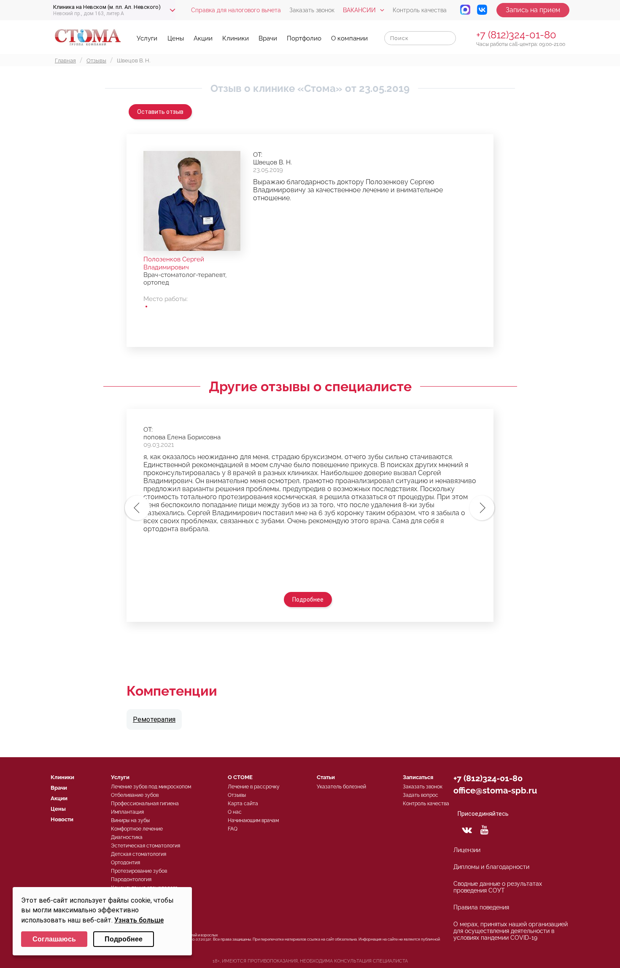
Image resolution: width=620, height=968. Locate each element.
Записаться (418, 777)
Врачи (268, 38)
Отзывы (237, 795)
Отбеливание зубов (135, 795)
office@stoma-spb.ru (495, 790)
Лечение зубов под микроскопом (151, 787)
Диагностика (127, 837)
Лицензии (466, 850)
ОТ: (257, 155)
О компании (349, 38)
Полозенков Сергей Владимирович (173, 263)
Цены (175, 38)
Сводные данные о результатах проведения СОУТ (497, 887)
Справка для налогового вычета (236, 10)
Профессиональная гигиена (145, 804)
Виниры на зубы (130, 820)
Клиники (235, 38)
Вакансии (359, 10)
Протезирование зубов (139, 871)
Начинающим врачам (253, 820)
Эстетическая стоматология (145, 846)
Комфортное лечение (137, 829)
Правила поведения (481, 907)
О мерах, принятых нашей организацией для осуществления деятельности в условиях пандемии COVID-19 (510, 931)
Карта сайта (243, 804)
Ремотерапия (154, 719)
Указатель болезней (341, 787)
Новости (62, 819)
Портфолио (304, 38)
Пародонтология (131, 879)
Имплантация (127, 812)
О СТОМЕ (240, 777)
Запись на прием (533, 10)
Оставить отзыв (160, 111)
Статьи (326, 777)
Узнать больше (139, 920)
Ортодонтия (125, 863)
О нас (235, 812)
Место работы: (165, 299)
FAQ (232, 829)
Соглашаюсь (54, 939)
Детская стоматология (138, 854)
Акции (203, 38)
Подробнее (307, 599)
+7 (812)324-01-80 (516, 35)
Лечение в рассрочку (254, 787)
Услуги (147, 38)
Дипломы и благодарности (491, 866)
